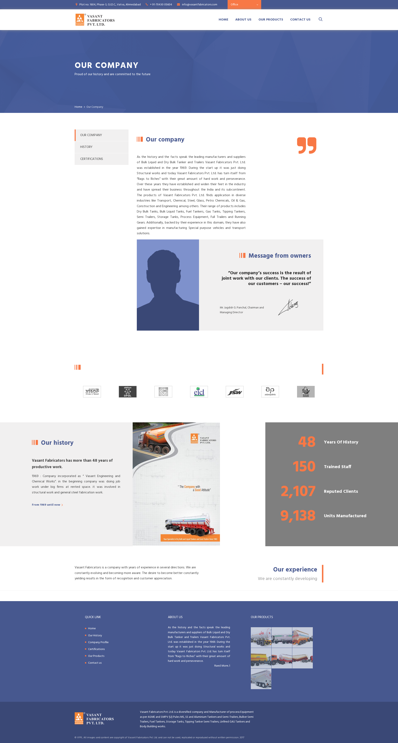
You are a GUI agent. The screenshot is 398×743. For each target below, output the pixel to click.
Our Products (270, 19)
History (86, 147)
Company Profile (98, 642)
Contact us (300, 19)
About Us (243, 19)
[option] (199, 391)
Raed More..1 (222, 665)
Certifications (91, 159)
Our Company (91, 135)
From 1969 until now (46, 505)
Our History (95, 635)
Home (223, 19)
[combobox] (244, 4)
